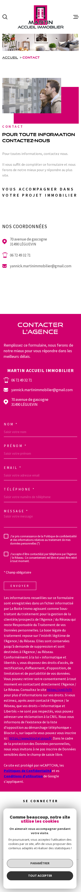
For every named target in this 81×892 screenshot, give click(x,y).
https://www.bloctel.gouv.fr (30, 738)
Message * (16, 511)
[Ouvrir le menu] (76, 17)
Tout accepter (40, 876)
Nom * (11, 424)
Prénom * (15, 445)
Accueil (10, 57)
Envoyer (20, 586)
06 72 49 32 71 (20, 255)
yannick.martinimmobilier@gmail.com (40, 265)
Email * (13, 467)
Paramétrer (40, 863)
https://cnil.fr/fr (59, 689)
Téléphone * (19, 489)
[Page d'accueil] (40, 17)
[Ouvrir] (5, 17)
